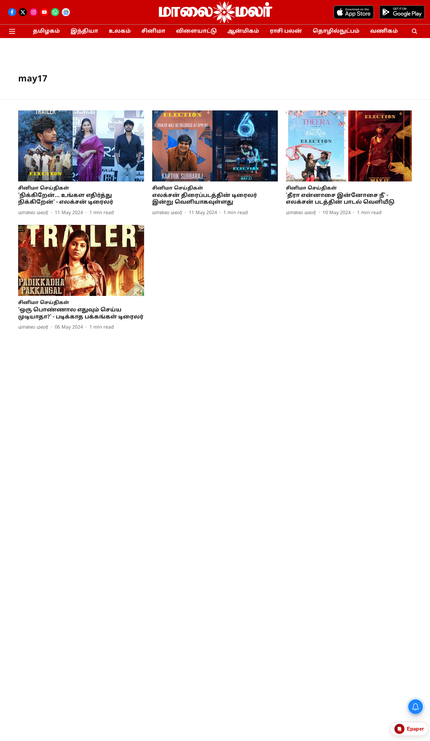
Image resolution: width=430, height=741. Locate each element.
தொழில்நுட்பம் (336, 31)
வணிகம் (384, 31)
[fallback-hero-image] (81, 145)
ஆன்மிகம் (243, 31)
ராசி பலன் (286, 31)
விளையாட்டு (196, 31)
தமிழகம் (46, 31)
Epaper (415, 729)
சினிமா (153, 31)
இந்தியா (84, 31)
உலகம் (120, 31)
